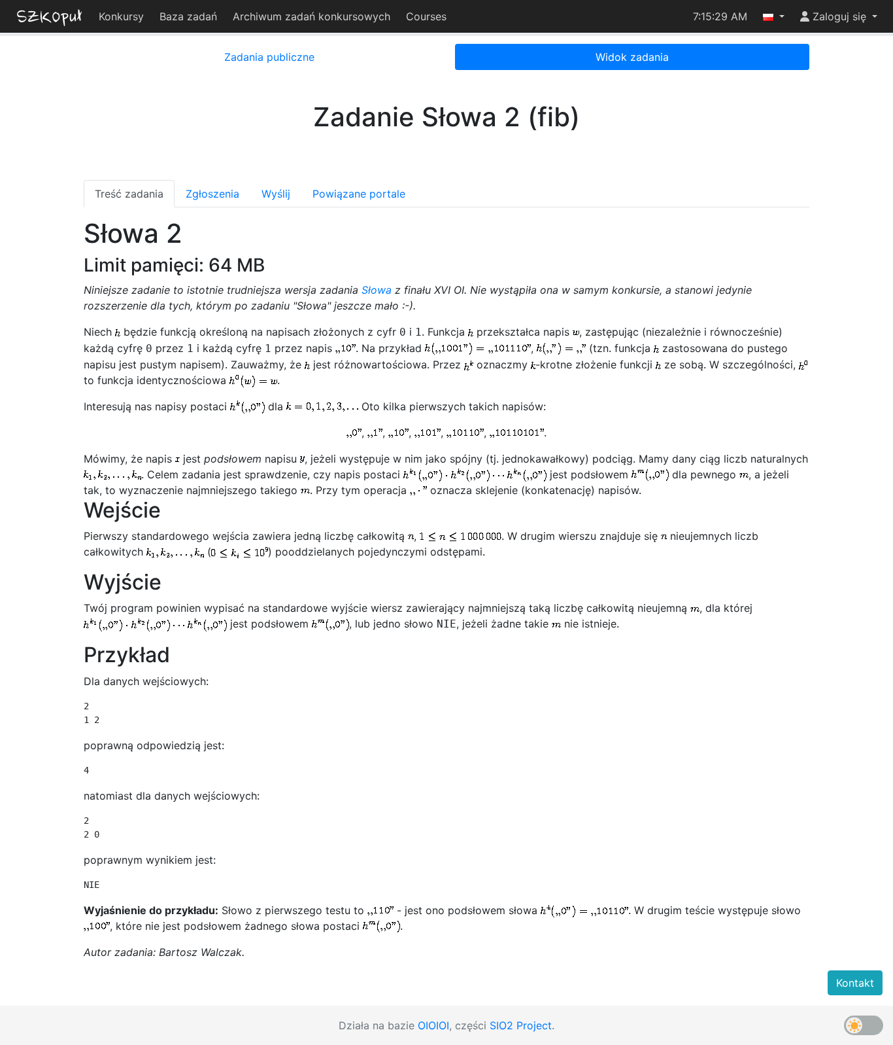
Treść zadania (129, 193)
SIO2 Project (521, 1025)
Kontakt (855, 982)
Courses (426, 16)
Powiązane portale (358, 193)
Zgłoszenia (212, 193)
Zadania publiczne (269, 56)
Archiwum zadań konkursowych (311, 16)
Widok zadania (632, 56)
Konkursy (121, 16)
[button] (773, 16)
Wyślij (275, 193)
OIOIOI (433, 1025)
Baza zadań (188, 16)
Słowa (377, 289)
